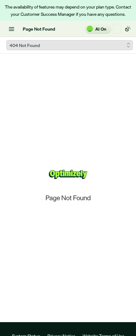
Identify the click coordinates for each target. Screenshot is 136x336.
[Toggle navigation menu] (11, 29)
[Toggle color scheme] (128, 29)
